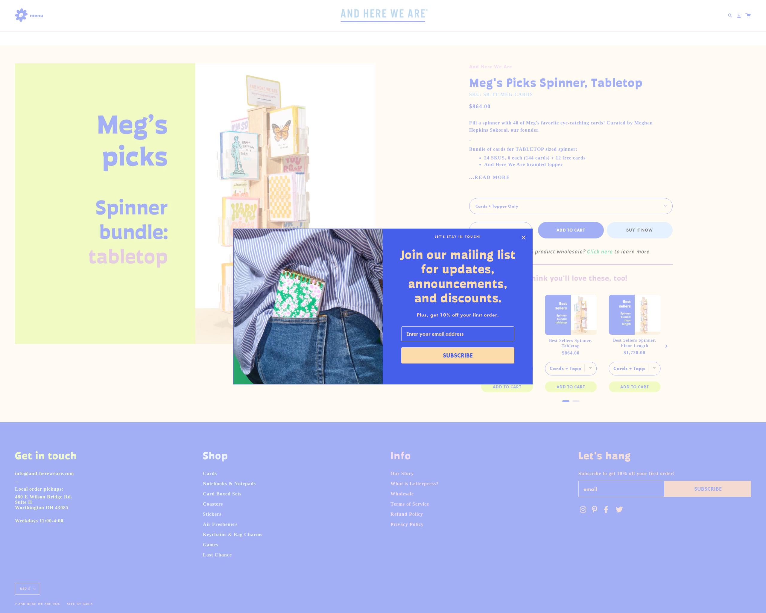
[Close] (524, 238)
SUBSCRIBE (458, 355)
